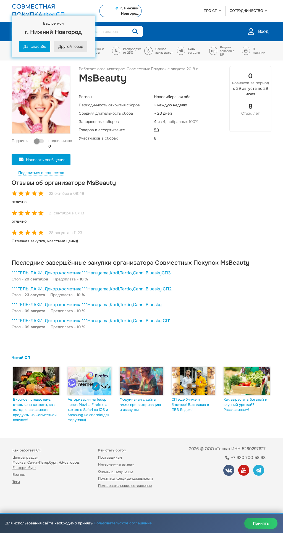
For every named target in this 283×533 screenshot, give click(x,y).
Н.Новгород (69, 462)
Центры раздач (25, 457)
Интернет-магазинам (116, 464)
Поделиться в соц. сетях (41, 172)
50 (156, 129)
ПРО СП (211, 10)
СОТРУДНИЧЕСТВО (247, 10)
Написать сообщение (45, 159)
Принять (261, 523)
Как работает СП (26, 450)
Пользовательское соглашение (125, 485)
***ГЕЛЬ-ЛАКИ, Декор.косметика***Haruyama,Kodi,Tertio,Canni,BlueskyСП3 (91, 273)
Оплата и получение (115, 471)
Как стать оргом (112, 450)
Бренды (18, 474)
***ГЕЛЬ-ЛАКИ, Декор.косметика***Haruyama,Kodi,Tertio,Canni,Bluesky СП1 (91, 321)
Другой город (70, 46)
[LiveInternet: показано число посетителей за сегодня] (24, 501)
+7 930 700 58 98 (248, 457)
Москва (18, 462)
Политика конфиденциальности (125, 478)
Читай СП (21, 357)
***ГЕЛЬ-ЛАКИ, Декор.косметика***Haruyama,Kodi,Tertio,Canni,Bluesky (87, 305)
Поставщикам (110, 457)
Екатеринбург (24, 467)
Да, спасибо (34, 46)
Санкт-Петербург (42, 462)
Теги (16, 481)
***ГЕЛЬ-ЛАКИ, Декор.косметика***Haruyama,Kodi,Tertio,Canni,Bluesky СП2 (92, 289)
